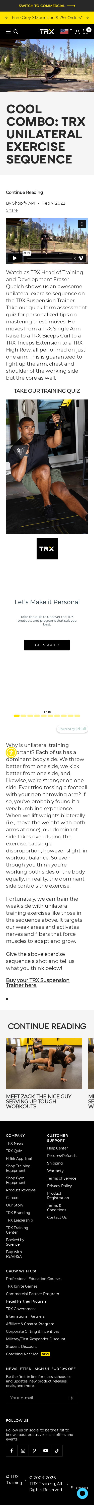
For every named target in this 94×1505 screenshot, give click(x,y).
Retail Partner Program (26, 1301)
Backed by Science (15, 1242)
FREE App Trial (19, 1158)
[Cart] (85, 31)
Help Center (57, 1148)
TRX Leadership (19, 1220)
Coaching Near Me (27, 1354)
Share (12, 210)
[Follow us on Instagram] (23, 1450)
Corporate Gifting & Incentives (32, 1331)
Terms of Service (61, 1178)
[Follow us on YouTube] (45, 1450)
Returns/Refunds (61, 1155)
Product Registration (58, 1195)
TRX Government (21, 1309)
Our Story (14, 1205)
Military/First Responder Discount (35, 1339)
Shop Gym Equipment (16, 1180)
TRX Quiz (14, 1151)
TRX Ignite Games (21, 1286)
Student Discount (21, 1346)
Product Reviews (21, 1190)
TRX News (14, 1143)
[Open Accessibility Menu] (11, 752)
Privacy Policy (59, 1186)
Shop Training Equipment (18, 1168)
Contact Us (57, 1217)
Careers (12, 1197)
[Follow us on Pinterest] (34, 1450)
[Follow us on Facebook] (11, 1450)
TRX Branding (18, 1212)
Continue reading (24, 192)
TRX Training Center (17, 1230)
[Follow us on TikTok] (56, 1450)
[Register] (71, 1398)
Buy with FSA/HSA (14, 1254)
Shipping (55, 1163)
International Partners (25, 1316)
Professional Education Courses (33, 1279)
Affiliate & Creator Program (30, 1324)
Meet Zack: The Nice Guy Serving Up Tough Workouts (38, 1101)
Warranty (55, 1171)
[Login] (77, 32)
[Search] (16, 31)
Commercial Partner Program (32, 1294)
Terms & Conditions (56, 1207)
